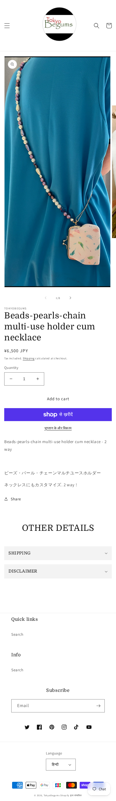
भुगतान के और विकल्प (58, 428)
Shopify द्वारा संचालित (71, 795)
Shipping (29, 358)
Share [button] (16, 498)
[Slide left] (45, 298)
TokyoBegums (52, 795)
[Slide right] (70, 298)
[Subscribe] (98, 705)
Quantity (11, 367)
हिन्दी (55, 764)
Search (17, 634)
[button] (7, 25)
